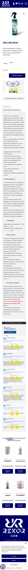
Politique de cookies (10, 568)
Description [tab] (7, 106)
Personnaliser (14, 564)
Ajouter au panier (17, 75)
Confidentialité (19, 568)
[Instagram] (16, 536)
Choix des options (7, 471)
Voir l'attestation (10, 332)
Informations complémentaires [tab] (12, 110)
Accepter (14, 556)
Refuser (14, 560)
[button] (25, 543)
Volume (5, 63)
